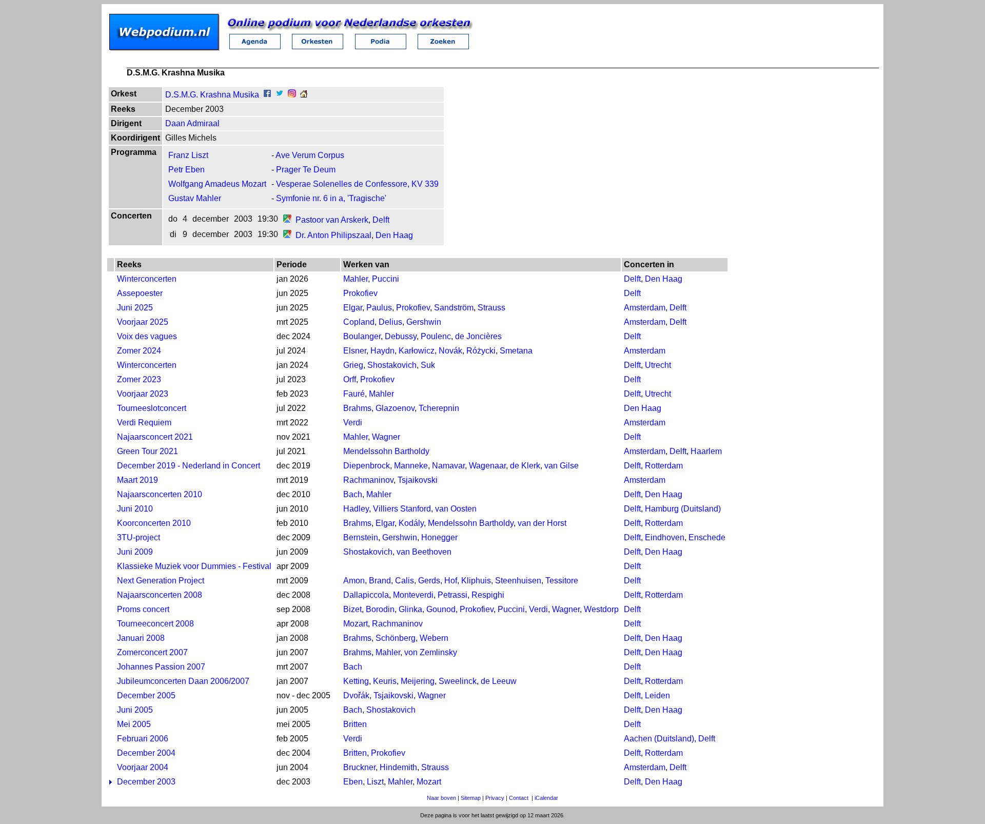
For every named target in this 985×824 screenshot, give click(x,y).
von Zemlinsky (430, 652)
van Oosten (456, 508)
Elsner (354, 350)
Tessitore (561, 580)
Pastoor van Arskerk (332, 219)
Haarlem (706, 451)
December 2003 (146, 781)
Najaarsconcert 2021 (155, 437)
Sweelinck (458, 681)
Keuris (385, 681)
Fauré (354, 393)
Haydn (382, 350)
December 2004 (146, 753)
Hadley (356, 508)
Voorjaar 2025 (142, 322)
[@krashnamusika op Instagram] (292, 94)
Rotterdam (664, 465)
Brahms (357, 408)
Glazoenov (395, 408)
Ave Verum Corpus (309, 155)
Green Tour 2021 (147, 451)
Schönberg (396, 638)
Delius (390, 322)
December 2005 (146, 695)
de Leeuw (499, 681)
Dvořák (356, 695)
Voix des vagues (147, 336)
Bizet (352, 609)
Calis (404, 580)
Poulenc (436, 336)
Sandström (454, 307)
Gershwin (423, 322)
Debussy (401, 336)
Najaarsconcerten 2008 (159, 595)
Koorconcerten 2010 (154, 523)
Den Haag (394, 235)
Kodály (411, 523)
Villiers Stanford (402, 508)
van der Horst (542, 523)
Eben (353, 781)
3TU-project (138, 537)
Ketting (356, 681)
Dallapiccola (366, 595)
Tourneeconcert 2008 (155, 623)
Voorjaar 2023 (142, 393)
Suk (428, 365)
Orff (349, 379)
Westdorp (601, 609)
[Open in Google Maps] (287, 219)
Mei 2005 (134, 724)
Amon (354, 580)
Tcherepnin (439, 408)
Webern (434, 638)
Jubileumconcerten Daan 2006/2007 (183, 681)
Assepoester (140, 293)
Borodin (380, 609)
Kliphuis (476, 580)
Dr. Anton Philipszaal (333, 235)
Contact (518, 798)
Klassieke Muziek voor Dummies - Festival (194, 566)
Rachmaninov (368, 480)
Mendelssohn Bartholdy (386, 451)
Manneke (411, 465)
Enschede (706, 537)
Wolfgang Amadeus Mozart (217, 184)
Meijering (418, 681)
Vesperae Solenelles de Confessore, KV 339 (357, 184)
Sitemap (471, 798)
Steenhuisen (518, 580)
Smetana (516, 350)
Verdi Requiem (144, 422)
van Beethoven (424, 551)
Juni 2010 (135, 508)
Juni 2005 (135, 709)
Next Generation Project (160, 580)
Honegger (439, 537)
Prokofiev (360, 293)
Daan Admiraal (192, 123)
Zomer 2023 (139, 379)
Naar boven (441, 798)
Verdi (352, 422)
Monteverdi (413, 595)
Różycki (481, 350)
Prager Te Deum (306, 169)
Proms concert (143, 609)
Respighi (487, 595)
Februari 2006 (142, 738)
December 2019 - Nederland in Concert (188, 465)
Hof (450, 580)
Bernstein (360, 537)
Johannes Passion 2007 (161, 666)
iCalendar (546, 798)
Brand (380, 580)
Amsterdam (644, 307)
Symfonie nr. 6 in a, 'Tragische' (331, 198)
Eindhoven (664, 537)
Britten (355, 724)
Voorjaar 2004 (142, 767)
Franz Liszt (188, 155)
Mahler (355, 278)
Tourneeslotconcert (151, 408)
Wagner (386, 437)
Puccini (385, 278)
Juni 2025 (135, 307)
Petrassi (452, 595)
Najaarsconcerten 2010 (159, 494)
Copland (359, 322)
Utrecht (658, 365)
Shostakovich (392, 365)
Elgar (352, 307)
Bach (352, 494)
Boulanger (362, 336)
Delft (380, 219)
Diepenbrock (366, 465)
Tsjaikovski (418, 480)
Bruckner (359, 767)
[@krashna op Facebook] (267, 94)
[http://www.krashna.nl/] (303, 94)
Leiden (657, 695)
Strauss (491, 307)
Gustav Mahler (194, 198)
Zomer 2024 (139, 350)
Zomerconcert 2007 (152, 652)
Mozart (355, 623)
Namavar (448, 465)
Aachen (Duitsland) (659, 738)
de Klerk (525, 465)
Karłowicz (417, 350)
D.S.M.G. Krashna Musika (212, 94)
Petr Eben (186, 169)
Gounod (441, 609)
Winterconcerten (146, 278)
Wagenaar (487, 465)
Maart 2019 (137, 480)
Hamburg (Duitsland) (683, 508)
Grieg (353, 365)
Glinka (410, 609)
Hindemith (398, 767)
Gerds (429, 580)
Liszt (375, 781)
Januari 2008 (141, 638)
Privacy (494, 798)
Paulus (379, 307)
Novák (450, 350)
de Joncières (478, 336)
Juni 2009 (135, 551)
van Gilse (561, 465)
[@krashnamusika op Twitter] (279, 94)
